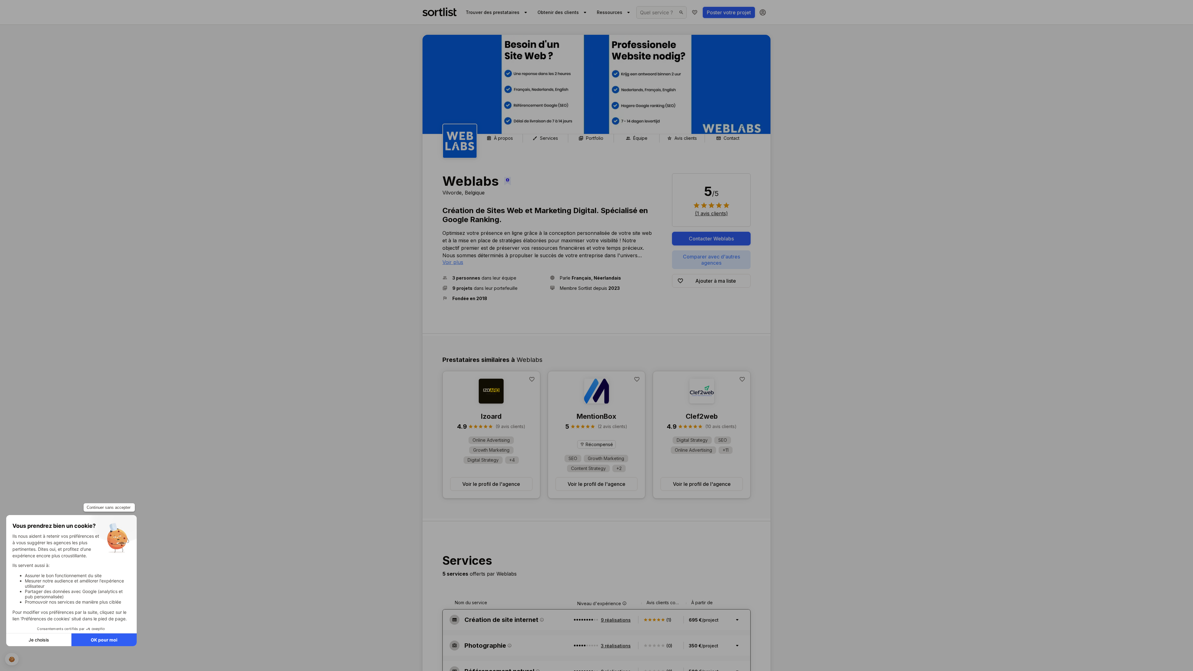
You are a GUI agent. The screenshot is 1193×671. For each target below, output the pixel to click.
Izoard (491, 416)
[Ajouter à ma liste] (532, 379)
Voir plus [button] (452, 262)
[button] (493, 278)
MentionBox (596, 416)
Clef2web (702, 416)
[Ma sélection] (695, 12)
